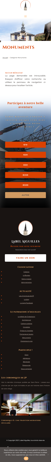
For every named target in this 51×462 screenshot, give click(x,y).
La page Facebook (26, 303)
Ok (26, 458)
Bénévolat (26, 362)
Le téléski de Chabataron (26, 316)
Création (26, 272)
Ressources (26, 365)
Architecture (26, 320)
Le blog (26, 299)
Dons (26, 355)
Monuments (26, 337)
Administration (26, 282)
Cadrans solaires (26, 323)
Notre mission (26, 279)
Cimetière (26, 327)
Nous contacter (26, 369)
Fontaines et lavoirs (26, 334)
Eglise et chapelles (26, 331)
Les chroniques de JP (26, 296)
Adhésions (26, 358)
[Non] (48, 454)
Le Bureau (26, 275)
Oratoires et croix (26, 341)
